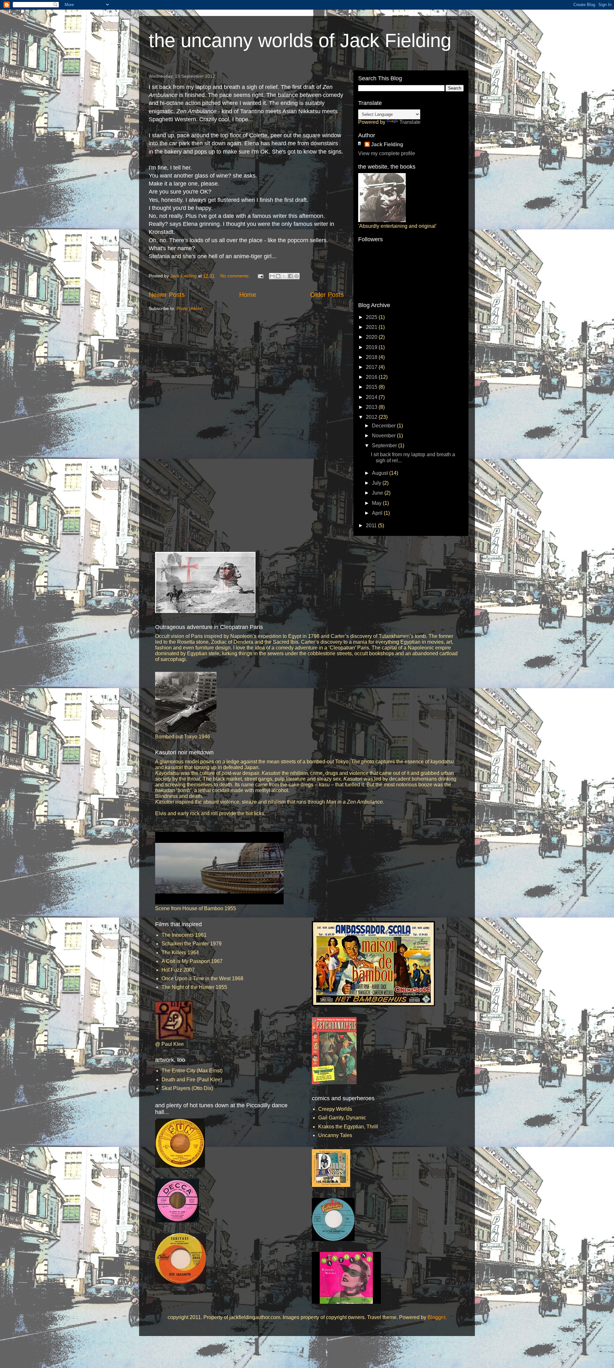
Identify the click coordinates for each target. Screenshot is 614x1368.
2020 (372, 337)
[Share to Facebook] (290, 276)
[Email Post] (260, 275)
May (377, 503)
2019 (372, 347)
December (384, 425)
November (384, 435)
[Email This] (272, 276)
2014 (372, 397)
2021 (372, 327)
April (378, 513)
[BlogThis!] (278, 276)
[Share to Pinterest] (296, 276)
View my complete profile (386, 153)
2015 (372, 387)
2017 (372, 367)
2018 (372, 357)
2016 (372, 377)
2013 (372, 407)
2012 (372, 417)
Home (247, 294)
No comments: (235, 275)
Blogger (436, 1317)
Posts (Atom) (190, 308)
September (385, 445)
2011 (372, 525)
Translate (410, 122)
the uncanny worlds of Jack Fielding (300, 40)
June (378, 493)
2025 (372, 317)
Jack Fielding (387, 144)
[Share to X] (284, 276)
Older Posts (327, 294)
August (380, 473)
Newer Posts (167, 294)
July (377, 483)
